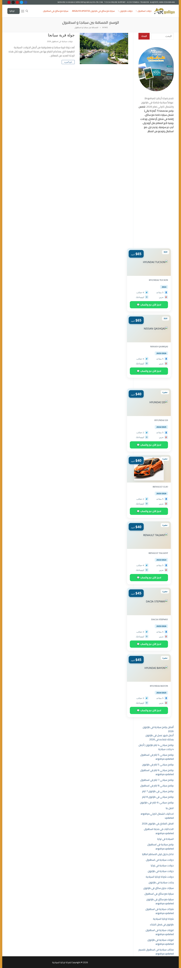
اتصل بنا (170, 808)
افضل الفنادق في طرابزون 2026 (158, 823)
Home (105, 27)
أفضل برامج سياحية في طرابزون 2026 (158, 729)
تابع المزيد (68, 62)
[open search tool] (27, 11)
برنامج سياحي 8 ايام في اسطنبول (157, 785)
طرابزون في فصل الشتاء (162, 924)
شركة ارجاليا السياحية (163, 918)
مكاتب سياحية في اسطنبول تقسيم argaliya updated (156, 951)
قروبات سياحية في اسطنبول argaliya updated (160, 932)
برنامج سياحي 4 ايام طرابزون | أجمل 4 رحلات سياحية (156, 747)
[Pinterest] (9, 2)
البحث (144, 36)
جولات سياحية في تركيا (162, 865)
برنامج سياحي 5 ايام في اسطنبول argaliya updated (157, 756)
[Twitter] (21, 2)
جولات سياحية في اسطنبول (160, 859)
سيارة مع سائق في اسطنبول (159, 893)
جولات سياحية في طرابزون (161, 871)
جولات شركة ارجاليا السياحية (160, 876)
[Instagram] (13, 2)
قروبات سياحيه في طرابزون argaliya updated (160, 942)
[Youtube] (17, 2)
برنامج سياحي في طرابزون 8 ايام (158, 797)
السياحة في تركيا (165, 839)
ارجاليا (12, 11)
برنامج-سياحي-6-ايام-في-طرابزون (157, 802)
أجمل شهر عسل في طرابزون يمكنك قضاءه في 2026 (160, 737)
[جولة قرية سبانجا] (104, 48)
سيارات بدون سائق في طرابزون (158, 888)
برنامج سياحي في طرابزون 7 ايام (158, 791)
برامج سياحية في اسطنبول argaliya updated (160, 846)
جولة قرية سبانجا (61, 35)
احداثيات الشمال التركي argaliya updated (157, 815)
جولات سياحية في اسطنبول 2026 (60, 41)
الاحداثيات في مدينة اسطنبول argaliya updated (159, 831)
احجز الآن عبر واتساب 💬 (149, 304)
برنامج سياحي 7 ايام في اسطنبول (157, 780)
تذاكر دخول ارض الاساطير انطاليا (158, 854)
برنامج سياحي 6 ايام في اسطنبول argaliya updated (157, 772)
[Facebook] (25, 2)
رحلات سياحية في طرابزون (161, 882)
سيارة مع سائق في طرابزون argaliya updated (160, 901)
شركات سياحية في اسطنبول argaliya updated (160, 911)
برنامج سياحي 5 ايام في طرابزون (158, 764)
